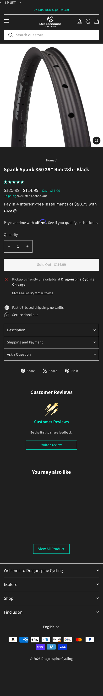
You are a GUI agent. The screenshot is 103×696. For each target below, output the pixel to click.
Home (50, 160)
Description (16, 329)
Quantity (11, 234)
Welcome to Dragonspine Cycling (33, 570)
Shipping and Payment (25, 342)
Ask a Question (19, 354)
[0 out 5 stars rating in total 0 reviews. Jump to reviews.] (15, 182)
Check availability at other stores (32, 293)
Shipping (10, 196)
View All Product (51, 548)
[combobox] (51, 35)
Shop (8, 598)
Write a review (51, 445)
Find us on (13, 612)
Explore (10, 584)
